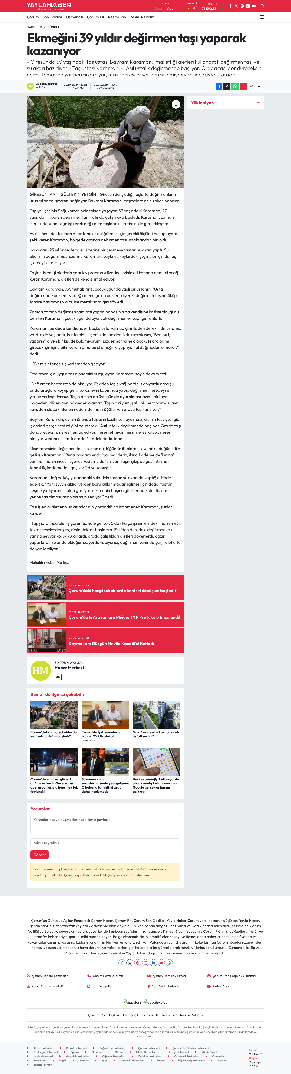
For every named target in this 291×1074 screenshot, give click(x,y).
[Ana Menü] (262, 17)
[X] (129, 962)
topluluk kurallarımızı (71, 869)
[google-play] (156, 1001)
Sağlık (62, 1060)
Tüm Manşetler (102, 986)
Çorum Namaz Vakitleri (169, 976)
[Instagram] (145, 962)
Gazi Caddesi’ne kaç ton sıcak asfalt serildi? (156, 734)
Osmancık (74, 16)
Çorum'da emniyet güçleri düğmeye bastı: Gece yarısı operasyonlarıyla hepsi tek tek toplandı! (54, 785)
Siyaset (84, 1060)
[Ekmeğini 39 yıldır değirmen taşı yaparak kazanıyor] (105, 142)
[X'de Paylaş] (226, 86)
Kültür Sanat (209, 1052)
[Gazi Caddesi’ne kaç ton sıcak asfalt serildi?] (156, 714)
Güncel (53, 27)
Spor (104, 1060)
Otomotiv (218, 1056)
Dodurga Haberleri (45, 1052)
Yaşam (221, 1060)
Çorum (33, 16)
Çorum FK (95, 16)
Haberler (34, 27)
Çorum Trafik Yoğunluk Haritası (234, 976)
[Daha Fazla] (243, 86)
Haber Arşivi (221, 986)
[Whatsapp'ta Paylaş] (235, 86)
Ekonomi (96, 1052)
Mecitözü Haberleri (77, 1056)
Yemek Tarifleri (42, 1064)
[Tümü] (258, 102)
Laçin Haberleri (43, 1056)
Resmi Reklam (142, 16)
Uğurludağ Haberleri (191, 1060)
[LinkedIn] (153, 962)
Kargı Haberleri (178, 1052)
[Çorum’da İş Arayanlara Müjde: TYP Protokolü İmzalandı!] (105, 714)
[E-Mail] (58, 677)
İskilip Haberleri (145, 1052)
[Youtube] (161, 962)
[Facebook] (121, 962)
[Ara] (262, 6)
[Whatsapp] (169, 962)
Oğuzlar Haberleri (113, 1056)
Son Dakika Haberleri (166, 986)
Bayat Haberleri (76, 1048)
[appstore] (132, 1001)
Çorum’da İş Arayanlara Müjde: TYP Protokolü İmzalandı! (101, 736)
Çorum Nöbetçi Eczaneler (50, 976)
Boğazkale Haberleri (112, 1048)
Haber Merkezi (69, 667)
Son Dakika (52, 16)
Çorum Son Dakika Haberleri (190, 1048)
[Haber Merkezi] (40, 670)
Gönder (39, 854)
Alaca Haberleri (43, 1048)
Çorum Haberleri (149, 1048)
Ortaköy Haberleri (149, 1056)
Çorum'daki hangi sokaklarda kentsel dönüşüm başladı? (53, 734)
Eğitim (74, 1052)
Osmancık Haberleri (186, 1056)
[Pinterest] (137, 962)
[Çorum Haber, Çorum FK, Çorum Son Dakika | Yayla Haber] (49, 6)
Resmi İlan (117, 16)
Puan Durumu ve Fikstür (48, 986)
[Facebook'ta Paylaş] (219, 86)
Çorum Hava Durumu (108, 976)
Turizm (160, 1060)
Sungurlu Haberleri (132, 1060)
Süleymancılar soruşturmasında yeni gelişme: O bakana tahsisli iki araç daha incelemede (105, 785)
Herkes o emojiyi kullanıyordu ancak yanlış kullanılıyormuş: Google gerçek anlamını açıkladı (156, 785)
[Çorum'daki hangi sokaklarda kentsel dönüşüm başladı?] (54, 714)
